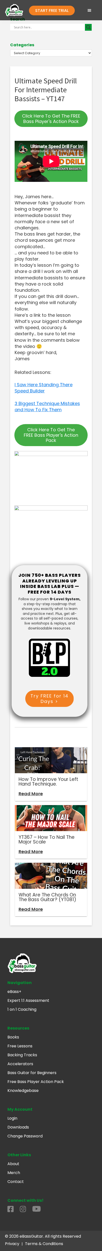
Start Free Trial (52, 10)
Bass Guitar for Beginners (31, 1073)
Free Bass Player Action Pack (35, 1081)
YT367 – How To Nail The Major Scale (47, 839)
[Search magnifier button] (88, 27)
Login (12, 1118)
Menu (89, 10)
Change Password (25, 1136)
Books (13, 1037)
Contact (15, 1181)
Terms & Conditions (44, 1244)
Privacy (12, 1244)
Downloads (18, 1127)
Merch (13, 1173)
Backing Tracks (22, 1055)
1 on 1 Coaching (21, 1009)
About (13, 1164)
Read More (31, 794)
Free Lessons (19, 1046)
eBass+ (14, 991)
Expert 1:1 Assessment (28, 1000)
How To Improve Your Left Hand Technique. (48, 781)
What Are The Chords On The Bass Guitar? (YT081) (47, 897)
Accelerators (20, 1064)
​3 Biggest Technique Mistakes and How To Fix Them (47, 406)
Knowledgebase (23, 1090)
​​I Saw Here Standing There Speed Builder (44, 388)
